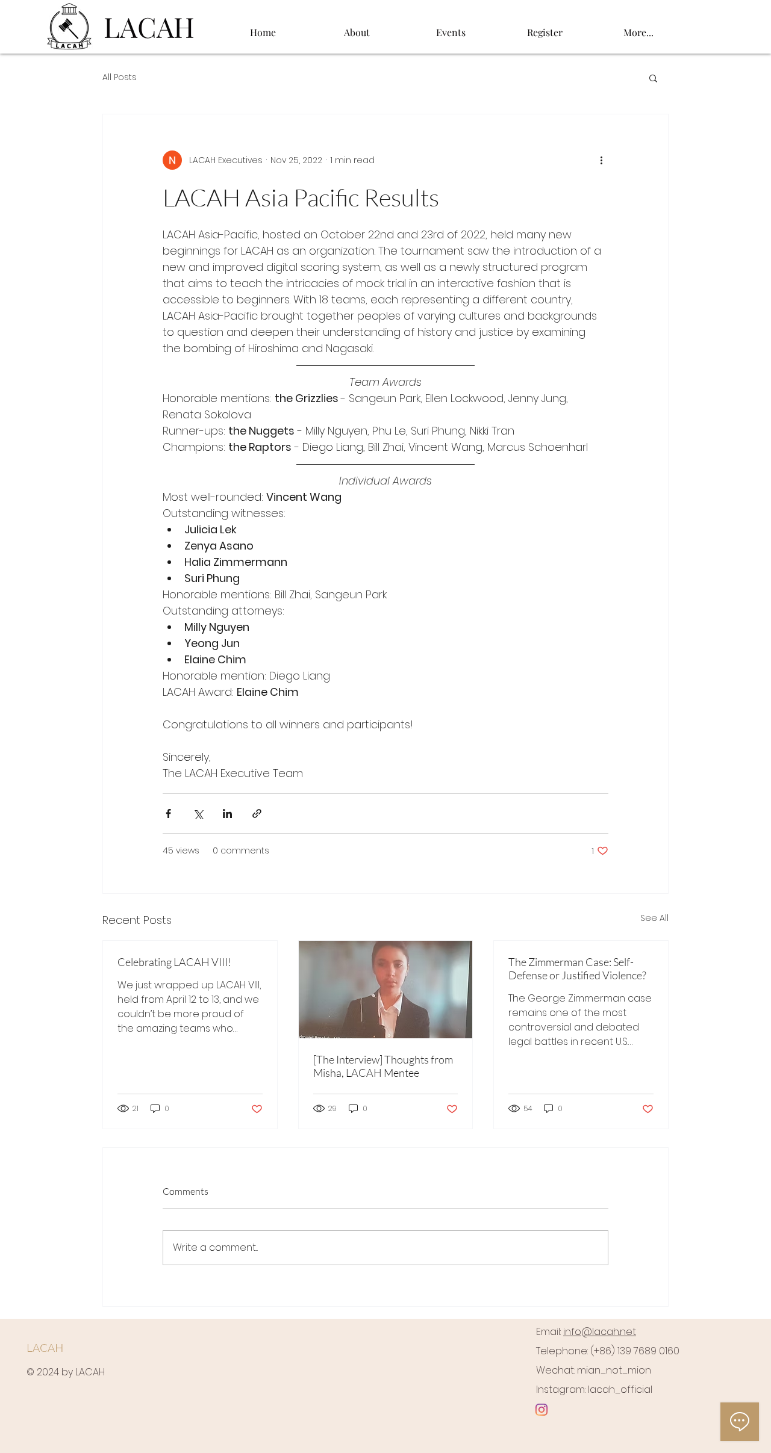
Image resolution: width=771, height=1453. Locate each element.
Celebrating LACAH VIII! (174, 961)
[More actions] (601, 160)
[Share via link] (257, 813)
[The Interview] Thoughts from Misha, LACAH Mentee (383, 1066)
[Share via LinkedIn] (227, 813)
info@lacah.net (599, 1332)
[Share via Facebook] (168, 813)
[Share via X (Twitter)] (198, 813)
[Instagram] (541, 1410)
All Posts (119, 77)
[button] (357, 27)
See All (654, 918)
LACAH (45, 1347)
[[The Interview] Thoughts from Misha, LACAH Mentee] (386, 989)
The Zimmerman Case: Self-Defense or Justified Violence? (577, 968)
